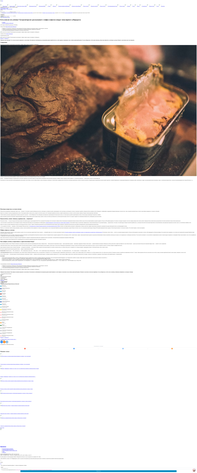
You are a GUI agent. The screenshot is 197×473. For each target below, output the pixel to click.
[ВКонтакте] (1, 342)
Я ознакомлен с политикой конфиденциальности (9, 12)
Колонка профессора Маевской (7, 23)
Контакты (3, 446)
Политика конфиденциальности (8, 449)
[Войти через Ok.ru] (172, 348)
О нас (3, 451)
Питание (7, 38)
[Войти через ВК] (74, 348)
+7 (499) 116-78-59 (4, 282)
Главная (3, 22)
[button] (194, 470)
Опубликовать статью (4, 8)
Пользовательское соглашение (7, 448)
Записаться (2, 280)
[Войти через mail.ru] (123, 348)
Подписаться (98, 471)
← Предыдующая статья (4, 339)
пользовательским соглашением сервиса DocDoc (25, 12)
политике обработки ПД (68, 12)
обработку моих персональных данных (49, 12)
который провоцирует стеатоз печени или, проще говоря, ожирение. (58, 222)
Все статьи (2, 427)
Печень (2, 38)
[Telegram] (7, 342)
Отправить (2, 14)
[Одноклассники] (4, 342)
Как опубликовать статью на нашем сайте (9, 450)
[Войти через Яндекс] (25, 348)
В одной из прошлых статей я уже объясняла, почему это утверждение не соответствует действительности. (83, 232)
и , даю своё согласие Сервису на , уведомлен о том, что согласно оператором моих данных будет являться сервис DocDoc (46, 12)
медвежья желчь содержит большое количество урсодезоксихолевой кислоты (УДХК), (45, 226)
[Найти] (15, 16)
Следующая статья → (12, 339)
